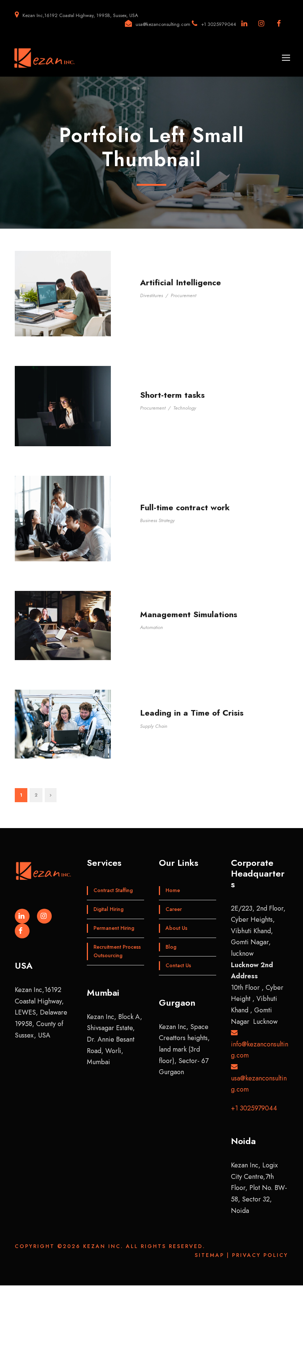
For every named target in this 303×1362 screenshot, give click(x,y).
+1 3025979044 (254, 1108)
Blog (171, 947)
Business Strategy (157, 520)
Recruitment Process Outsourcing (117, 951)
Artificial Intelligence (180, 282)
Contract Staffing (113, 890)
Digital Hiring (108, 909)
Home (173, 890)
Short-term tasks (172, 395)
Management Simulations (188, 614)
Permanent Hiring (113, 928)
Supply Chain (153, 726)
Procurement (183, 295)
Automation (151, 627)
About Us (176, 928)
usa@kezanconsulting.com (259, 1083)
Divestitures (151, 295)
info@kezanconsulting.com (259, 1049)
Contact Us (178, 965)
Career (174, 909)
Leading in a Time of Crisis (192, 713)
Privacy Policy (260, 1255)
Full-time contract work (185, 507)
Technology (184, 407)
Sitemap (209, 1255)
